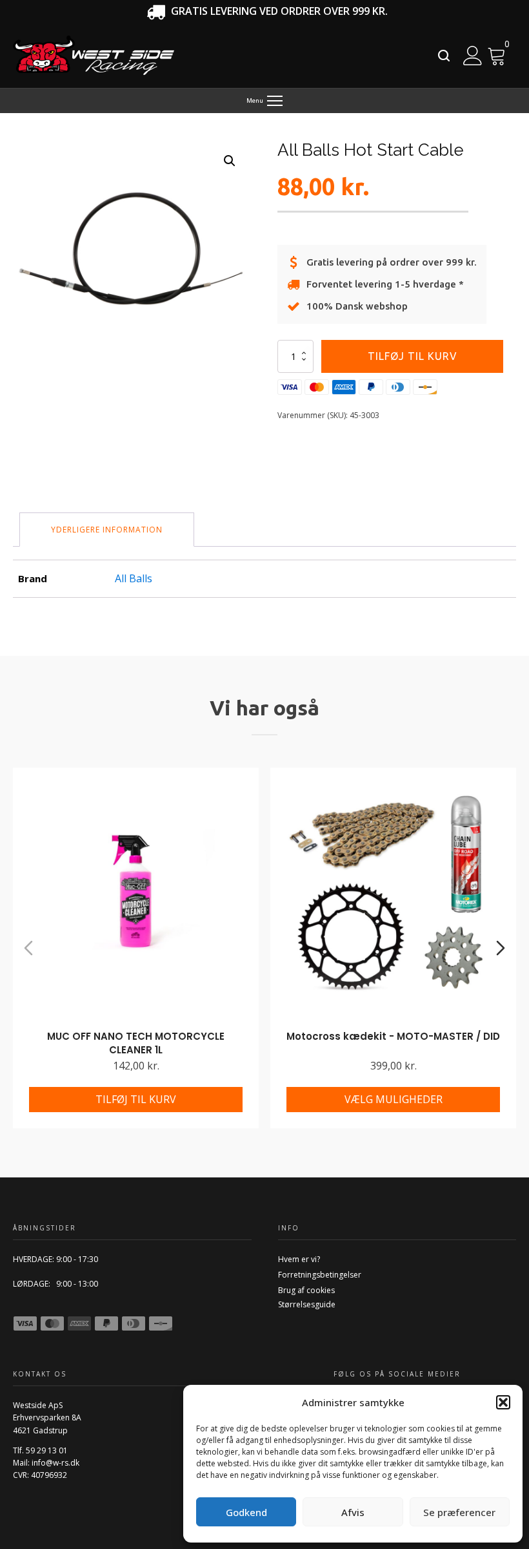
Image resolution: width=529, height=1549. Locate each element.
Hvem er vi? (299, 1259)
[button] (503, 1402)
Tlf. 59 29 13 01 (40, 1450)
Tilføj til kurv (412, 356)
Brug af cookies (306, 1290)
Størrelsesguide (306, 1304)
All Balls (133, 578)
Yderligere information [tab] (107, 529)
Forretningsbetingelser (319, 1274)
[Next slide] (500, 948)
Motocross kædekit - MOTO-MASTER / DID (393, 1036)
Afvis (352, 1512)
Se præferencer (459, 1512)
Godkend (246, 1512)
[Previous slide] (28, 948)
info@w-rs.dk (55, 1462)
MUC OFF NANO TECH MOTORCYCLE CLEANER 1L (136, 1043)
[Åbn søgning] (444, 55)
